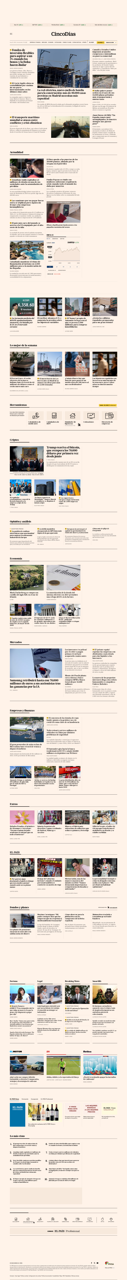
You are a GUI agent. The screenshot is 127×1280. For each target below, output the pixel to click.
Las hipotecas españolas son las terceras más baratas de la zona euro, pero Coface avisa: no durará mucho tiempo (104, 383)
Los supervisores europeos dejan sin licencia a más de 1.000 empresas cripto (69, 500)
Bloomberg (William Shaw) (17, 390)
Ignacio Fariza (13, 230)
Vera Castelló (69, 931)
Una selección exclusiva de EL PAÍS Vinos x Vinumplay (41, 1125)
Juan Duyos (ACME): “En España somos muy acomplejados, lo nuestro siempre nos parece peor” (105, 119)
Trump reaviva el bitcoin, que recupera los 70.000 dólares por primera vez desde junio (63, 452)
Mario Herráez (14, 1084)
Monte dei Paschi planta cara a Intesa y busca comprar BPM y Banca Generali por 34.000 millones (75, 679)
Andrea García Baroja (16, 1028)
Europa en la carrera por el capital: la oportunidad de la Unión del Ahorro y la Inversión (76, 531)
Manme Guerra (96, 126)
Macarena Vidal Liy (98, 59)
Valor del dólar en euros (101, 25)
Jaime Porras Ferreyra (109, 59)
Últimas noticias (77, 42)
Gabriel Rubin (68, 1024)
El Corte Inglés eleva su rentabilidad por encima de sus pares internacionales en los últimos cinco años (22, 88)
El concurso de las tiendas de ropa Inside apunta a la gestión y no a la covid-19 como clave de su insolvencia (63, 720)
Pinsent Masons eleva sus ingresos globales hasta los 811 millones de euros (48, 1030)
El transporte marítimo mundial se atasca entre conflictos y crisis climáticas (26, 120)
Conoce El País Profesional (108, 405)
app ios (102, 1221)
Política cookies (24, 1275)
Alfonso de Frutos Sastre (99, 1017)
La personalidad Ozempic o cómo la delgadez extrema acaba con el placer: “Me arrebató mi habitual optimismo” (104, 883)
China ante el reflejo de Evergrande (101, 529)
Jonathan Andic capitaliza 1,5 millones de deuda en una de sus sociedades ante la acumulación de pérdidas (26, 183)
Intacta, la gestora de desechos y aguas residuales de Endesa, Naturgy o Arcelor (49, 829)
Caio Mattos (50, 166)
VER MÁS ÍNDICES (62, 270)
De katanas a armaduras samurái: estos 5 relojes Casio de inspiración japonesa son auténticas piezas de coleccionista (104, 1010)
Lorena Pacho (96, 102)
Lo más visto (17, 1136)
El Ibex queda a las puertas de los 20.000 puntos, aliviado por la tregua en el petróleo (62, 162)
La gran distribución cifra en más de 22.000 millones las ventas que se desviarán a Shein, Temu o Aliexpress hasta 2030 (69, 784)
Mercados (44, 42)
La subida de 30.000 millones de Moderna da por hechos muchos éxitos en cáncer (76, 1032)
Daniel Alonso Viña (15, 838)
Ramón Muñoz (38, 626)
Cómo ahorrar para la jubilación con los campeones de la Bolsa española (74, 918)
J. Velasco (40, 1034)
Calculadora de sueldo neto (34, 423)
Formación (25, 1099)
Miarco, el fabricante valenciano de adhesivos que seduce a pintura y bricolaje (77, 828)
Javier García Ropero (15, 94)
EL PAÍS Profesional (47, 1099)
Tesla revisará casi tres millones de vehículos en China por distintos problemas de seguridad (62, 732)
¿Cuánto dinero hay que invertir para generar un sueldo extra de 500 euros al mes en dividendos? (77, 381)
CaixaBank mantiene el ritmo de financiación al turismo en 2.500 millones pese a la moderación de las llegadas (25, 265)
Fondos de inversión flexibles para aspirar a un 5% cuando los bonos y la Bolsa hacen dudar (22, 58)
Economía (50, 42)
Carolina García (69, 893)
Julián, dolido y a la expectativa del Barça (63, 1077)
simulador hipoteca (28, 1221)
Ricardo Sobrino (14, 271)
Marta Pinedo (96, 836)
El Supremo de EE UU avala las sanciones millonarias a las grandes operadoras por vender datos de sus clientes (44, 620)
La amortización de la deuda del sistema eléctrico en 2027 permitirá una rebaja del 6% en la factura (62, 594)
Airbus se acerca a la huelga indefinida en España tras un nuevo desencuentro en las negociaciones (45, 783)
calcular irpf (16, 1221)
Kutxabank (112, 907)
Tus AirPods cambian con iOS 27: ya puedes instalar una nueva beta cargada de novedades (104, 1032)
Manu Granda (40, 102)
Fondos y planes (67, 42)
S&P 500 (34, 25)
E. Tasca (49, 459)
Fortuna (13, 981)
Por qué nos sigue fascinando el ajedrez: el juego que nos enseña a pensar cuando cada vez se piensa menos (22, 883)
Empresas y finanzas (35, 42)
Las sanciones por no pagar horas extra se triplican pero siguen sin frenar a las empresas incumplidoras (27, 204)
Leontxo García (14, 891)
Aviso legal (17, 1275)
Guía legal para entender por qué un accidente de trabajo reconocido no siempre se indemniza (48, 1009)
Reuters (49, 737)
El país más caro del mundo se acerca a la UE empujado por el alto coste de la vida (26, 225)
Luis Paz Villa (68, 834)
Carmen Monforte (51, 599)
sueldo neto (40, 1221)
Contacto (12, 1275)
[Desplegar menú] (11, 34)
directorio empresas (77, 1221)
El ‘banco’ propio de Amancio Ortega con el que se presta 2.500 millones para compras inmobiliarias (76, 323)
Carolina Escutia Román (99, 891)
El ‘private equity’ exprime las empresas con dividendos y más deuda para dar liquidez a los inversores (104, 653)
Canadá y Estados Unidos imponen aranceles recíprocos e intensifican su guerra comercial (104, 53)
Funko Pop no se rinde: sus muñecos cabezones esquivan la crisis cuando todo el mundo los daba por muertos (62, 183)
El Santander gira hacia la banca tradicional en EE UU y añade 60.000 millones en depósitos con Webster (62, 751)
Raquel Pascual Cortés (16, 210)
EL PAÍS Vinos (14, 1099)
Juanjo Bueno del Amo (98, 326)
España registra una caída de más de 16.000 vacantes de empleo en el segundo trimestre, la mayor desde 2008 (20, 622)
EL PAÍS (91, 42)
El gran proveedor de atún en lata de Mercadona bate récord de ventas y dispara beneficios (26, 746)
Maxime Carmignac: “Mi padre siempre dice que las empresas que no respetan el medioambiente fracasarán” (49, 918)
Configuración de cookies (35, 1275)
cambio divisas (65, 1221)
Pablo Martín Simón (98, 661)
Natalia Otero (50, 189)
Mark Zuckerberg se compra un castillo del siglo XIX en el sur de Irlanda (24, 594)
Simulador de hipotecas (70, 423)
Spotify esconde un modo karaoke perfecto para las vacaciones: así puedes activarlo (104, 1022)
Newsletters (68, 1275)
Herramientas (18, 404)
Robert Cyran (68, 1036)
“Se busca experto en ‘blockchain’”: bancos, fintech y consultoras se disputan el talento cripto (45, 500)
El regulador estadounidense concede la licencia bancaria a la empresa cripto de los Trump (20, 501)
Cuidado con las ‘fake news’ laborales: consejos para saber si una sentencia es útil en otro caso (49, 1020)
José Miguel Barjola (42, 1024)
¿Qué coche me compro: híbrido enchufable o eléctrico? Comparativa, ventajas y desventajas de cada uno (24, 1079)
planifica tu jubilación (52, 1221)
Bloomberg (68, 686)
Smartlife (97, 981)
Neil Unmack (40, 544)
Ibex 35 (16, 25)
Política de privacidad (46, 1275)
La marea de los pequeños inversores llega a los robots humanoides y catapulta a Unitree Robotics (105, 680)
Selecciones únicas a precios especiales (89, 1117)
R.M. (11, 690)
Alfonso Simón (69, 331)
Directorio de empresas (107, 423)
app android (111, 1221)
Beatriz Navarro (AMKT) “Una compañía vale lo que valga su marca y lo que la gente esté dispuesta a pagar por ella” (22, 1010)
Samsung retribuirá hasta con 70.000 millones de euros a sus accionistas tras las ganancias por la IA (35, 683)
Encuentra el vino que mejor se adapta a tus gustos (72, 1117)
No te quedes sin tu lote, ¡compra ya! (108, 1117)
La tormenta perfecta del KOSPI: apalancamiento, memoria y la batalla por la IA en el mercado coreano (22, 323)
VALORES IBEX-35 (52, 270)
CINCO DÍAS (95, 540)
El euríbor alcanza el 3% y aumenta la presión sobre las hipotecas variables (49, 320)
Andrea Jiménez (41, 889)
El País (11, 599)
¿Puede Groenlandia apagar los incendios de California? (99, 1078)
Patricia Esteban (41, 1015)
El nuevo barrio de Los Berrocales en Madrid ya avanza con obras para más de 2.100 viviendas (48, 382)
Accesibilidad (55, 1275)
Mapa (61, 1275)
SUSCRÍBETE (101, 42)
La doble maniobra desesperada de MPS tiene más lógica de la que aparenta (49, 531)
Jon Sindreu (68, 1013)
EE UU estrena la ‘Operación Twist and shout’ (77, 1009)
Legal (39, 981)
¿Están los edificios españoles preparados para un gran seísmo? (103, 320)
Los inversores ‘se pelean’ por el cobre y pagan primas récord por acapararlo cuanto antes (76, 652)
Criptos (14, 439)
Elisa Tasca (37, 505)
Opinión (84, 42)
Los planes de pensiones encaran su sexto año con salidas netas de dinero (20, 932)
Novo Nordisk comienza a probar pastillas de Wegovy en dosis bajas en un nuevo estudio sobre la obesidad (27, 1162)
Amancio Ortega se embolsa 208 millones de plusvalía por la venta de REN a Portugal (20, 783)
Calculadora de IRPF (53, 423)
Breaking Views (72, 981)
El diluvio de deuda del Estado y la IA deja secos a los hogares (77, 1020)
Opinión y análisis (20, 521)
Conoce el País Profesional (63, 1231)
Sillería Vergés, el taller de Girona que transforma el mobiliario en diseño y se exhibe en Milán (104, 829)
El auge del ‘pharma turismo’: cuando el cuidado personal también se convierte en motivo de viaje (49, 882)
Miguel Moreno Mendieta (16, 68)
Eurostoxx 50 (77, 25)
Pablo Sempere (63, 626)
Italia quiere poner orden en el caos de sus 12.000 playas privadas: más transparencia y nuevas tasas (103, 95)
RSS (64, 1275)
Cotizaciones (58, 42)
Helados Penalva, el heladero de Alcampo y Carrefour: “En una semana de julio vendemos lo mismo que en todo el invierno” (22, 830)
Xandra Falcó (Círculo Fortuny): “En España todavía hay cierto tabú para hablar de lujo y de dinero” (22, 1034)
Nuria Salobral (14, 126)
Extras (14, 804)
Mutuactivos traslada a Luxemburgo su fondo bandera (102, 917)
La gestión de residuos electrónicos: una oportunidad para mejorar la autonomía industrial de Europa (22, 534)
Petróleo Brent (55, 25)
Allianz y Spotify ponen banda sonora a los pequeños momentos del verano (62, 226)
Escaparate (34, 1099)
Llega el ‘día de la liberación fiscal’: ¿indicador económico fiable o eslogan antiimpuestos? (69, 620)
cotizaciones (89, 1221)
